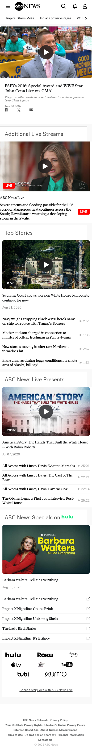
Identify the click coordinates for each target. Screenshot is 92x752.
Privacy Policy (59, 720)
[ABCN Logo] (27, 6)
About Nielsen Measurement (58, 730)
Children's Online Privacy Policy (64, 725)
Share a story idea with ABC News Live (46, 690)
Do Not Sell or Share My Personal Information (54, 735)
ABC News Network (35, 720)
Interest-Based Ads (25, 730)
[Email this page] (31, 110)
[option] (22, 18)
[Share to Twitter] (18, 110)
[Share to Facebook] (6, 110)
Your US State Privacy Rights (23, 725)
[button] (8, 6)
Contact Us (45, 740)
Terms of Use (14, 735)
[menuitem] (19, 18)
